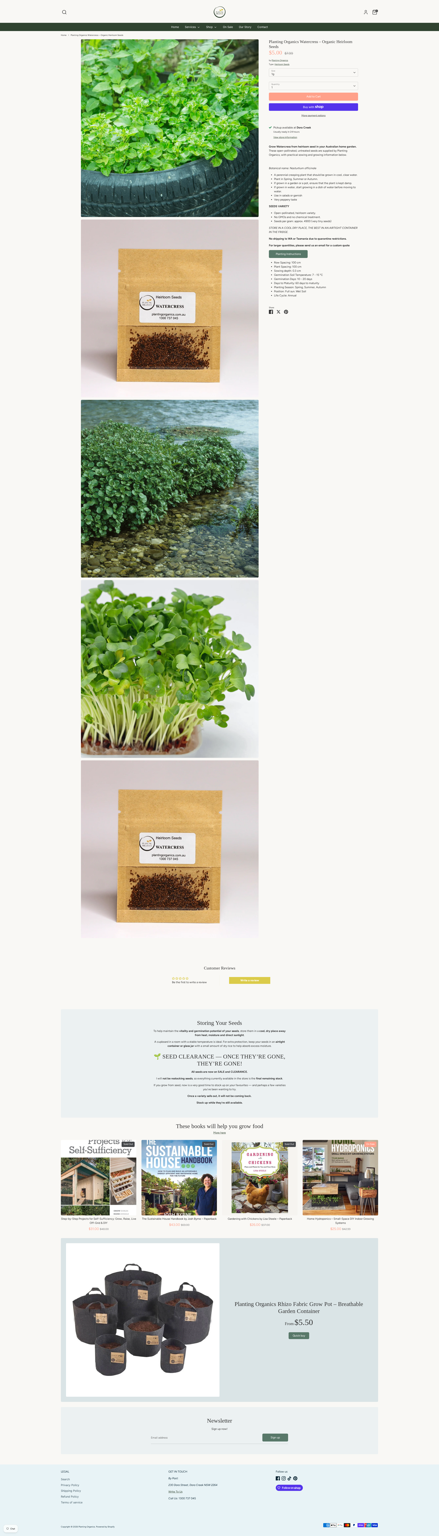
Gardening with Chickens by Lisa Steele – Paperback (260, 1218)
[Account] (365, 12)
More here (219, 1132)
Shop (210, 27)
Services (191, 27)
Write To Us (175, 1491)
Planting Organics (280, 60)
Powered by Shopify (105, 1527)
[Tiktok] (289, 1478)
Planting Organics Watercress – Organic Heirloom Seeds (97, 35)
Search (65, 1479)
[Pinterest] (295, 1478)
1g (272, 73)
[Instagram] (284, 1478)
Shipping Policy (71, 1490)
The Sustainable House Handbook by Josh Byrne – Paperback (179, 1218)
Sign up (275, 1437)
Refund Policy (70, 1496)
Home (175, 27)
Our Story (245, 27)
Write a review (249, 980)
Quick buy (98, 1209)
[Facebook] (278, 1478)
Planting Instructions (288, 253)
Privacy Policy (70, 1485)
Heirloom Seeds (282, 64)
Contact (262, 27)
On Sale (228, 27)
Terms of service (71, 1502)
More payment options (313, 115)
